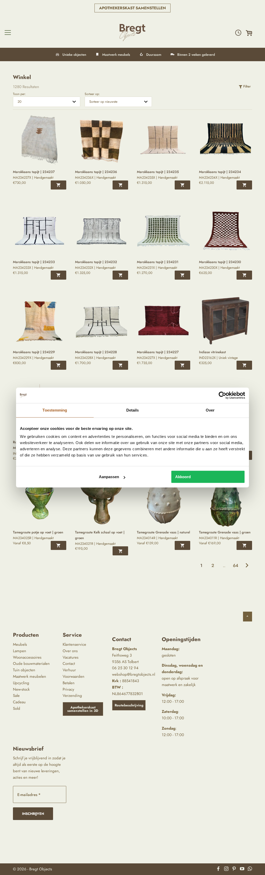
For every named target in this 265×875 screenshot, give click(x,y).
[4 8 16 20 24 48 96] (46, 102)
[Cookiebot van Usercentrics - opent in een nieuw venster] (222, 395)
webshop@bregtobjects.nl (133, 674)
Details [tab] (132, 410)
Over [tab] (210, 410)
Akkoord (183, 477)
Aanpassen (109, 477)
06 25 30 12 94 (125, 668)
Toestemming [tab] (54, 410)
